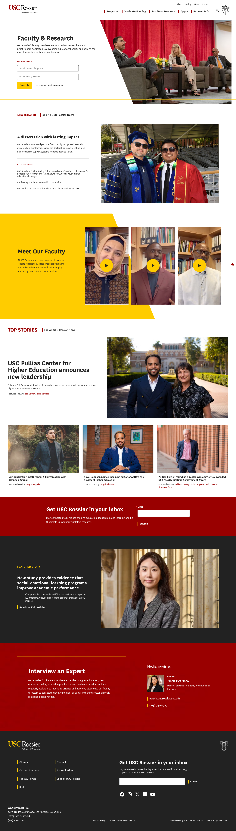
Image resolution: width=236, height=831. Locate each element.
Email (140, 507)
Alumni (23, 762)
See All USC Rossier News (58, 115)
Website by (217, 820)
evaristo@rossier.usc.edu (165, 698)
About (179, 4)
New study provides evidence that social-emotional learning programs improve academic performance (52, 583)
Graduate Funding (135, 11)
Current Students (29, 770)
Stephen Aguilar (33, 484)
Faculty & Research (163, 11)
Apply (184, 11)
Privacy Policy (99, 820)
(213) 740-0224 (16, 820)
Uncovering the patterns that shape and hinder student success (48, 188)
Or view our (49, 85)
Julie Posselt (211, 484)
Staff (22, 787)
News (196, 4)
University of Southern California (225, 10)
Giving (188, 4)
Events (205, 4)
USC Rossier (23, 8)
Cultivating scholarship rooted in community (39, 182)
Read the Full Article (32, 607)
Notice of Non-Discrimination (122, 820)
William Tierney (182, 484)
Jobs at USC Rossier (68, 779)
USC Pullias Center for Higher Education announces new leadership (48, 370)
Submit (144, 523)
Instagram (129, 794)
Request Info (201, 11)
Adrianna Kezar (165, 487)
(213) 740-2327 (158, 705)
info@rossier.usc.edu (19, 816)
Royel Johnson (42, 394)
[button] (233, 265)
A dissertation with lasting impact (48, 137)
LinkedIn (145, 794)
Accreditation (65, 770)
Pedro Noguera (197, 484)
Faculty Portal (27, 779)
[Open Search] (217, 7)
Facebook (122, 794)
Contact (61, 762)
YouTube (152, 794)
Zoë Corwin (30, 394)
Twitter (137, 794)
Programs (112, 11)
